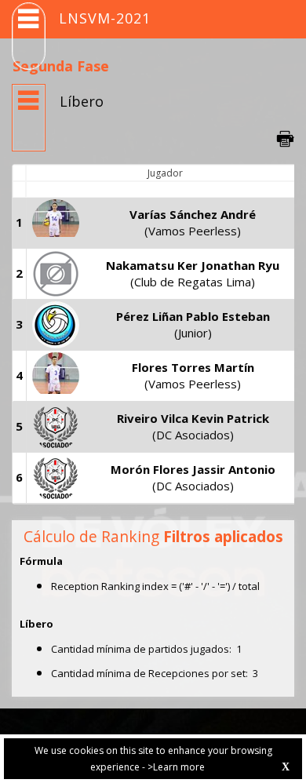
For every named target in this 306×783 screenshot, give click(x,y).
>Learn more (176, 767)
